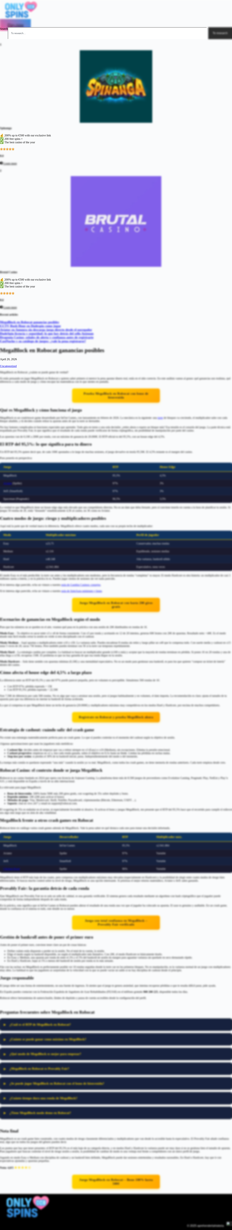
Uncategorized (8, 366)
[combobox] (107, 33)
